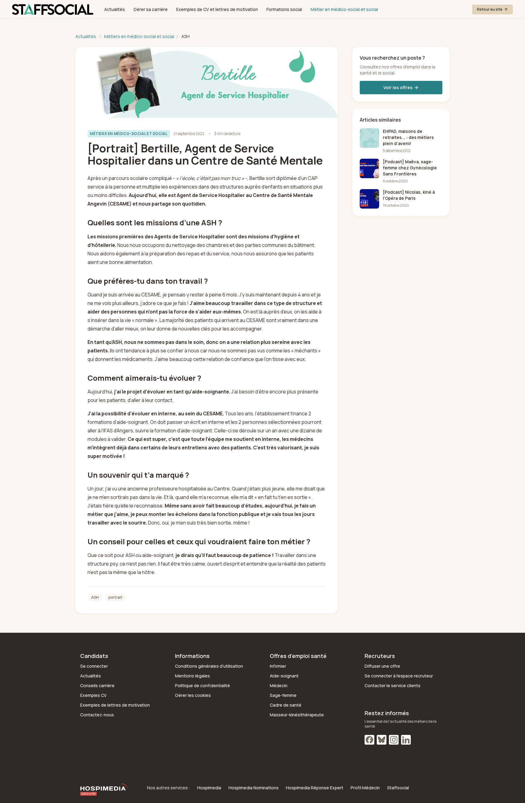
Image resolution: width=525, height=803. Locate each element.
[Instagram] (394, 740)
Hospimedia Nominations (253, 788)
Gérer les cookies (193, 695)
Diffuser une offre (382, 666)
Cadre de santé (285, 705)
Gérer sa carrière (150, 9)
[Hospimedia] (104, 790)
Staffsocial (398, 788)
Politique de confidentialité (202, 685)
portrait (115, 597)
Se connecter (94, 666)
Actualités (114, 9)
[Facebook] (369, 740)
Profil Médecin (365, 788)
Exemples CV (93, 695)
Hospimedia (209, 788)
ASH (95, 597)
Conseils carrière (97, 685)
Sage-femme (283, 695)
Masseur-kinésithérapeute (297, 715)
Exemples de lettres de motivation (115, 705)
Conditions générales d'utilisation (209, 666)
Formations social (284, 9)
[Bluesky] (381, 740)
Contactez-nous (97, 715)
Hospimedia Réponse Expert (314, 788)
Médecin (278, 685)
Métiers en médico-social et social (139, 36)
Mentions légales (192, 676)
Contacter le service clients (392, 685)
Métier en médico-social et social (344, 9)
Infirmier (278, 666)
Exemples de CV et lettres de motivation (217, 9)
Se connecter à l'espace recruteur (399, 676)
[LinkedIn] (406, 740)
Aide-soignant (284, 676)
